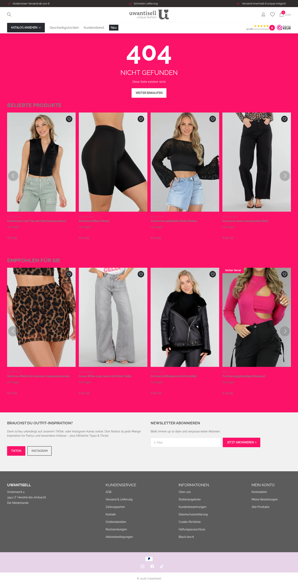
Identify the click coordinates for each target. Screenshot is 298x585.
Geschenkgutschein (64, 28)
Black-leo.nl (186, 536)
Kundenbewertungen (192, 507)
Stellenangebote (190, 499)
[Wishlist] (272, 14)
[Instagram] (142, 566)
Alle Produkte (260, 507)
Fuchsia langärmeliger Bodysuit (243, 376)
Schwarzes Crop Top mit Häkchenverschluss (36, 221)
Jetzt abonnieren (241, 442)
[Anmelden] (263, 14)
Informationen (194, 485)
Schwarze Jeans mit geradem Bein (245, 221)
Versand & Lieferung (119, 499)
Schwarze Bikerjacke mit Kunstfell (173, 376)
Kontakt (111, 514)
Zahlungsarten (115, 507)
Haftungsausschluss (192, 529)
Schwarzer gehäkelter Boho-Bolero (174, 221)
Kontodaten (259, 492)
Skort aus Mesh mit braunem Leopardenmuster (38, 376)
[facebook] (152, 566)
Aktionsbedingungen (119, 536)
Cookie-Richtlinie (190, 521)
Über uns (185, 492)
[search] (9, 14)
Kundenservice (121, 485)
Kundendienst (94, 28)
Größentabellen (116, 521)
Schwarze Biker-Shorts (94, 221)
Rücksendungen (116, 529)
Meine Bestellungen (265, 499)
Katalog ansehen (24, 27)
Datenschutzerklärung (193, 514)
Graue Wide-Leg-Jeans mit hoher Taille (105, 376)
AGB (108, 492)
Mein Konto (263, 485)
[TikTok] (161, 566)
